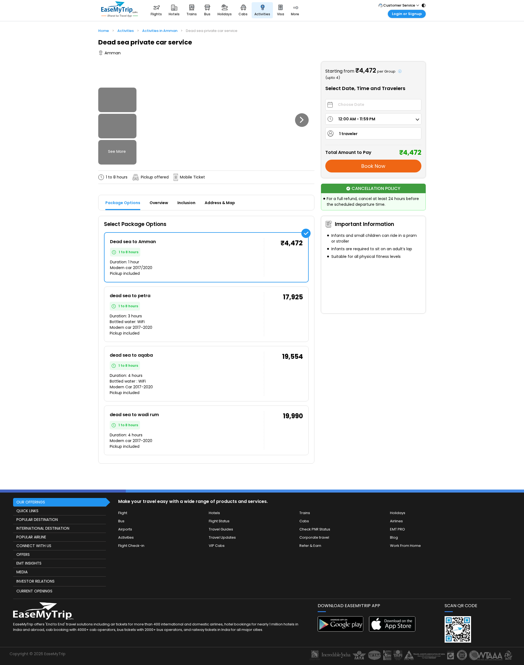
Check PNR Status (314, 529)
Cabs (304, 521)
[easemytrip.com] (119, 10)
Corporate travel (314, 537)
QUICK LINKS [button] (27, 511)
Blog (394, 537)
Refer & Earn (310, 545)
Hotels (214, 512)
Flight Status (219, 521)
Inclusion (186, 202)
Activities (126, 537)
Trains (304, 512)
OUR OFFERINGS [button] (30, 502)
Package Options (122, 202)
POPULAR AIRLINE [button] (31, 537)
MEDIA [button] (22, 572)
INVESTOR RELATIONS (35, 581)
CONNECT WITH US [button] (33, 545)
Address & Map (220, 202)
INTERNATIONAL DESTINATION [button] (42, 528)
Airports (125, 529)
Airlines (396, 521)
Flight (122, 512)
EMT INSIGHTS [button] (28, 563)
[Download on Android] (341, 630)
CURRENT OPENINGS (34, 591)
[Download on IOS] (392, 630)
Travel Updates (222, 537)
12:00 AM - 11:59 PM (356, 119)
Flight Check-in (131, 545)
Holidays (397, 512)
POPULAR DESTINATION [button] (37, 519)
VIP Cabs (217, 545)
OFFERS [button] (23, 554)
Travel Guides (221, 529)
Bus (121, 521)
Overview (159, 202)
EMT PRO (397, 529)
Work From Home (405, 545)
